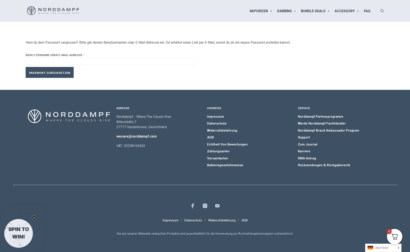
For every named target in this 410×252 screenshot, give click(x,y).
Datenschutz (217, 123)
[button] (18, 233)
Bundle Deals (313, 11)
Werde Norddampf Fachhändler (322, 123)
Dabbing (284, 11)
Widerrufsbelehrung (222, 130)
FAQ (367, 11)
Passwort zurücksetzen (49, 72)
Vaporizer (258, 11)
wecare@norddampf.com (136, 136)
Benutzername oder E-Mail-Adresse (66, 54)
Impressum (215, 117)
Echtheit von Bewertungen (227, 144)
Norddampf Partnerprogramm (320, 117)
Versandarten (217, 158)
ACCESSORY (345, 11)
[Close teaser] (34, 218)
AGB (210, 137)
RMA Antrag (307, 158)
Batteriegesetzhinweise (225, 165)
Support (304, 137)
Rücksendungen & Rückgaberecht (324, 165)
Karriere (304, 151)
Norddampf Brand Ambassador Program (328, 130)
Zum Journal (307, 144)
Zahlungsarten (218, 151)
